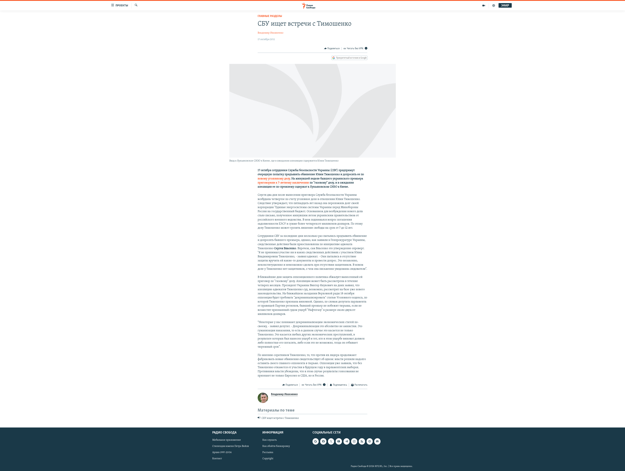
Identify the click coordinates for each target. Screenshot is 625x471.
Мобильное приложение (226, 440)
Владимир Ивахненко (270, 33)
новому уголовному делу (274, 178)
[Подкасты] (370, 441)
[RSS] (362, 441)
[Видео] (484, 5)
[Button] (332, 48)
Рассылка (267, 452)
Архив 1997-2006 (222, 452)
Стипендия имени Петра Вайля (230, 446)
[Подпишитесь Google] (315, 441)
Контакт (217, 458)
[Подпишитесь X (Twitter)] (331, 441)
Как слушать (269, 440)
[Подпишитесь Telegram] (346, 441)
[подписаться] (377, 441)
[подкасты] (494, 5)
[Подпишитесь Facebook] (323, 441)
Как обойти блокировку (276, 446)
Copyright (267, 458)
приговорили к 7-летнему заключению (283, 182)
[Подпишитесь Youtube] (339, 441)
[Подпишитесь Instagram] (354, 441)
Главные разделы (270, 16)
